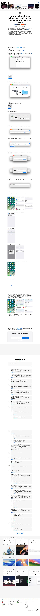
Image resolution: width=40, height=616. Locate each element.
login (17, 360)
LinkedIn (4, 603)
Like (13, 372)
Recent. (4, 538)
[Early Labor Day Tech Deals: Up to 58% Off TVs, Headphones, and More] (31, 7)
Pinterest (4, 602)
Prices (26, 602)
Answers (19, 329)
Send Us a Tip (34, 600)
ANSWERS (22, 2)
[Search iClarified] (38, 2)
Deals (26, 603)
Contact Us (33, 601)
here (28, 29)
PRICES (26, 2)
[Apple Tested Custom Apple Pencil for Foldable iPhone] (24, 7)
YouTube (4, 604)
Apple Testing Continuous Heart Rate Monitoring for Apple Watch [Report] (11, 9)
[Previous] (0, 7)
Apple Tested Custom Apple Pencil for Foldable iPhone (24, 9)
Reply (12, 372)
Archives (26, 607)
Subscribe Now (20, 602)
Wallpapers (26, 601)
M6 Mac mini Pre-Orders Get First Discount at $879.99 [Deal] (21, 573)
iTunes (24, 50)
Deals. (4, 569)
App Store (11, 603)
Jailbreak (26, 606)
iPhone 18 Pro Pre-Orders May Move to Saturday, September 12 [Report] (4, 9)
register (20, 360)
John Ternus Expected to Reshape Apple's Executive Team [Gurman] (18, 9)
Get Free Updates (25, 338)
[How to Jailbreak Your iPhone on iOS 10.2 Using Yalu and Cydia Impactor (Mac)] (20, 63)
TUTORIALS (14, 2)
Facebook (17, 47)
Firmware (26, 605)
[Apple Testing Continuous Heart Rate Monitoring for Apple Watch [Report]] (11, 7)
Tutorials (26, 600)
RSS (3, 605)
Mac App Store (12, 604)
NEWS (11, 2)
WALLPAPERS (18, 2)
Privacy (38, 610)
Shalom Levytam (23, 26)
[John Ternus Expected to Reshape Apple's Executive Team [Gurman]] (18, 7)
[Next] (39, 7)
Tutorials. (5, 558)
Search (26, 608)
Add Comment (29, 366)
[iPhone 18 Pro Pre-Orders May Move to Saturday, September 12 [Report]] (4, 7)
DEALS (29, 2)
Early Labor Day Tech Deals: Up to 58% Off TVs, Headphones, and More (31, 9)
